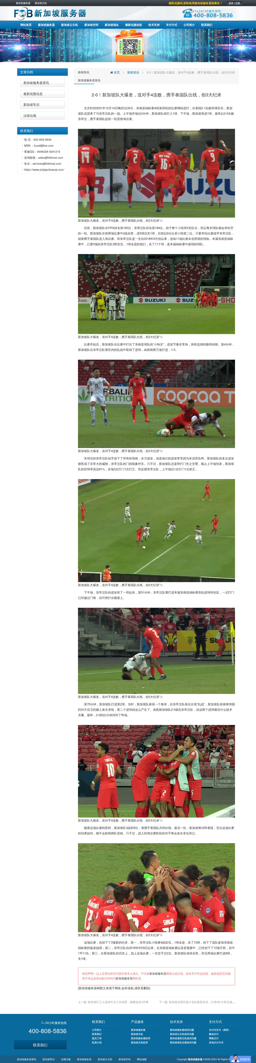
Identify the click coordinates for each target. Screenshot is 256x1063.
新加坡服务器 (23, 3)
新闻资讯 (83, 72)
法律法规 (29, 115)
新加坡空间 (125, 1059)
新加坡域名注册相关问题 (183, 1042)
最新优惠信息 (33, 93)
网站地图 (142, 1059)
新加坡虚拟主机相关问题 (183, 1038)
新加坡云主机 (105, 1059)
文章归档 (26, 72)
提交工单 (97, 1038)
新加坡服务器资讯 (36, 82)
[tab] (42, 72)
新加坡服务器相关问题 (182, 1030)
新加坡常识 (31, 104)
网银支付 (214, 1038)
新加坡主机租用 (139, 1042)
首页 (116, 72)
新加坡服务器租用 (140, 1038)
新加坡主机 (41, 3)
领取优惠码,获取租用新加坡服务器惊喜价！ (196, 3)
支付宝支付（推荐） (220, 1030)
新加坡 (156, 113)
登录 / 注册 (234, 3)
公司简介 (97, 1030)
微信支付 (214, 1034)
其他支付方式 (216, 1042)
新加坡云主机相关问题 (182, 1034)
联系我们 (40, 1044)
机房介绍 (97, 1042)
